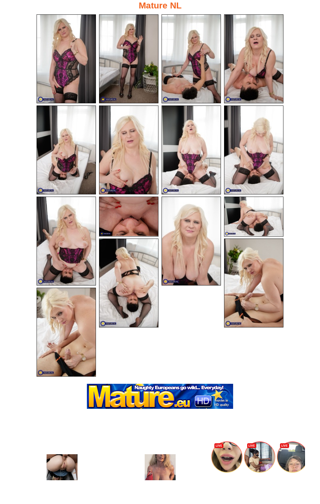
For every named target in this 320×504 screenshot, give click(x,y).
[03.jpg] (191, 58)
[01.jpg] (66, 58)
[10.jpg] (128, 217)
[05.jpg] (66, 149)
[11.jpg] (191, 241)
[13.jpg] (128, 283)
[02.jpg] (128, 58)
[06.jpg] (128, 149)
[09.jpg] (66, 241)
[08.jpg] (253, 149)
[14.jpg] (253, 283)
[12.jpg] (253, 217)
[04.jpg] (253, 58)
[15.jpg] (66, 332)
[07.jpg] (191, 149)
